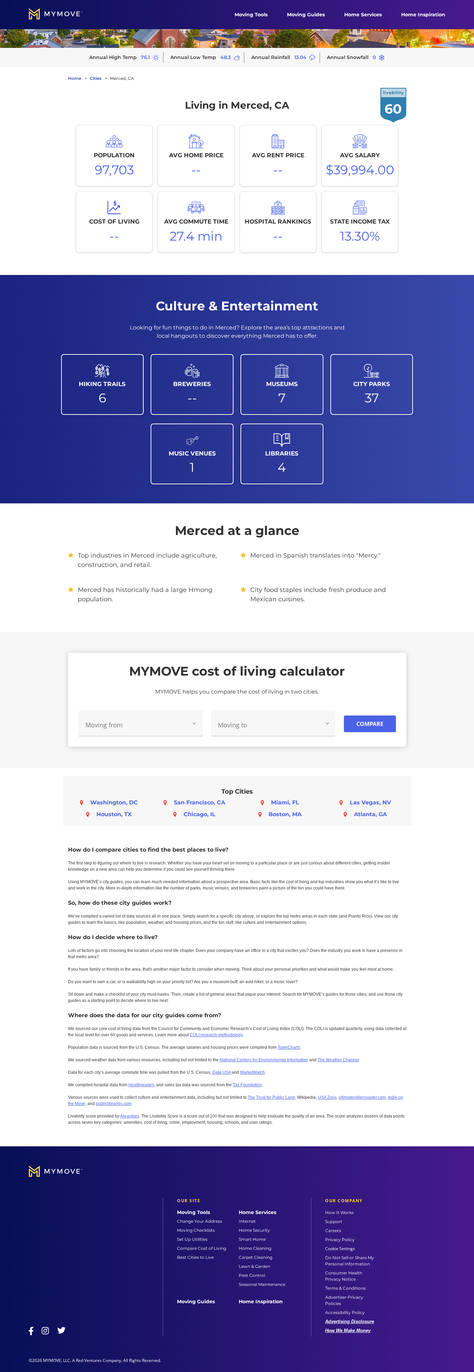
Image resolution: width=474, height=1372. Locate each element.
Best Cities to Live (195, 1257)
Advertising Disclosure (349, 1321)
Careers (333, 1230)
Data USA (221, 1072)
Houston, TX (114, 814)
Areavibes (129, 1116)
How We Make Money (348, 1330)
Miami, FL (285, 802)
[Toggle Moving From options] (194, 723)
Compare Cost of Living (201, 1248)
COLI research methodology (216, 1034)
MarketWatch (252, 1072)
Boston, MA (285, 814)
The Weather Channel (338, 1059)
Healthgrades (141, 1084)
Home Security (254, 1230)
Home (74, 78)
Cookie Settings (340, 1248)
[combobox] (140, 723)
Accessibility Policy (345, 1312)
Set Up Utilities (192, 1239)
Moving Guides (306, 14)
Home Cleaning (255, 1248)
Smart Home (252, 1239)
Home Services (363, 14)
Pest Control (252, 1275)
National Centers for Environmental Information (264, 1059)
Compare (369, 724)
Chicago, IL (199, 814)
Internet (247, 1221)
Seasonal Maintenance (262, 1284)
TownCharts (289, 1047)
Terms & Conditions (345, 1288)
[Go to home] (63, 14)
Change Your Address (199, 1221)
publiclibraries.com (114, 1103)
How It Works (339, 1212)
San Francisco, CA (199, 802)
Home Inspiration (423, 14)
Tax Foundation (247, 1084)
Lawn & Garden (254, 1266)
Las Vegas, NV (370, 802)
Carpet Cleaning (255, 1257)
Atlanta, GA (370, 814)
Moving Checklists (196, 1230)
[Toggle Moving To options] (327, 723)
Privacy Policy (340, 1239)
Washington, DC (114, 802)
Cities (95, 78)
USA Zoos (327, 1097)
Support (333, 1221)
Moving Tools (251, 14)
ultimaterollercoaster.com (362, 1097)
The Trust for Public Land (271, 1097)
